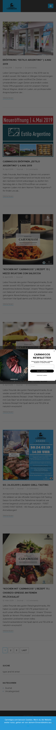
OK (28, 726)
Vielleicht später (42, 375)
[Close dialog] (54, 351)
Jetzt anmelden (42, 371)
